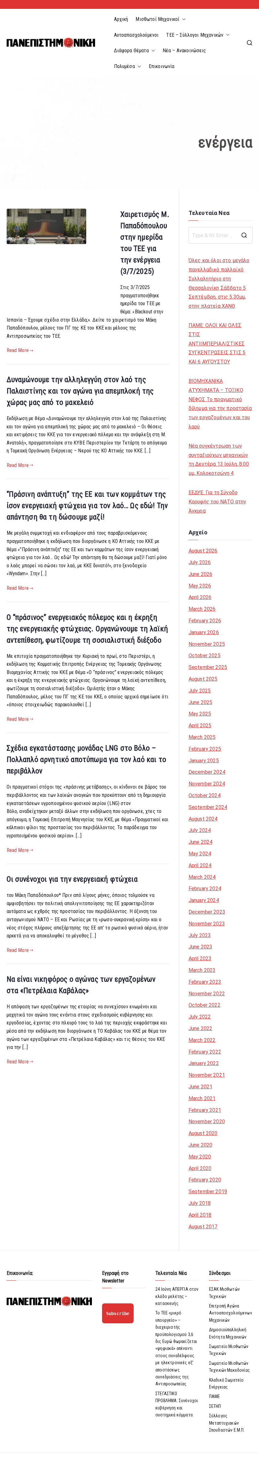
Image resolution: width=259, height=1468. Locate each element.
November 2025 (207, 644)
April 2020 (200, 1168)
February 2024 (205, 888)
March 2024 (202, 877)
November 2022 (207, 994)
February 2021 (205, 1110)
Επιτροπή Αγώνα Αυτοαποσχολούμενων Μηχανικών (230, 1313)
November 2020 (207, 1121)
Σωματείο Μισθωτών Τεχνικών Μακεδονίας (229, 1367)
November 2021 (207, 1075)
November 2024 (207, 784)
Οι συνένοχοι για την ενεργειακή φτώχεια (72, 879)
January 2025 (204, 761)
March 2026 (202, 609)
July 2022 (200, 1017)
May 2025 (200, 714)
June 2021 (200, 1087)
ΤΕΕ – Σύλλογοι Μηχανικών (194, 35)
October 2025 (204, 655)
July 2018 (200, 1203)
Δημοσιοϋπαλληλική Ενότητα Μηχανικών (228, 1333)
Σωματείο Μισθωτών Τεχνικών (229, 1350)
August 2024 (203, 819)
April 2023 (200, 958)
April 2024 (200, 865)
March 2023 (202, 970)
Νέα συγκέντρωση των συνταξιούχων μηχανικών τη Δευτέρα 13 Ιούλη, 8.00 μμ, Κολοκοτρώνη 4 (219, 459)
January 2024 (204, 900)
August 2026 (203, 551)
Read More (18, 350)
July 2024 (200, 830)
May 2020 (200, 1157)
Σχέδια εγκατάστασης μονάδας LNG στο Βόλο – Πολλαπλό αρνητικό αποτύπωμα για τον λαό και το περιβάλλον (86, 759)
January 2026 (204, 632)
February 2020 (205, 1180)
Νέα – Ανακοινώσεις (184, 50)
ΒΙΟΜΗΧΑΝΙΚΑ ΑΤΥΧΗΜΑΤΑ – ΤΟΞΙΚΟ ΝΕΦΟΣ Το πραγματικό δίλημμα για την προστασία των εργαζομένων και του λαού (220, 404)
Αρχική (121, 19)
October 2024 (204, 795)
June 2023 (200, 947)
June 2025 (200, 702)
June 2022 (200, 1028)
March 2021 (202, 1098)
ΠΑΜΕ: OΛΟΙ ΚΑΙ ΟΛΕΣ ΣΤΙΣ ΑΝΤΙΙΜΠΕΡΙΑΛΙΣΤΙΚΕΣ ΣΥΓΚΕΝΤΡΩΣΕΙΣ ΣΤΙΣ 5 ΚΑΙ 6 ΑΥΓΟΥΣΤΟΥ (217, 343)
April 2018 (200, 1215)
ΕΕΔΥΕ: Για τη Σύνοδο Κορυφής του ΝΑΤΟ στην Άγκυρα (217, 501)
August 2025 (203, 679)
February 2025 (205, 749)
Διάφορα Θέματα (131, 50)
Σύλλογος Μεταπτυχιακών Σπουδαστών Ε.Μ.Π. (227, 1423)
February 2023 (205, 982)
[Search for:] (220, 235)
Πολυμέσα (124, 66)
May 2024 (200, 854)
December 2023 (207, 912)
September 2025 (208, 667)
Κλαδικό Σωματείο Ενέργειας (226, 1383)
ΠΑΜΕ (214, 1396)
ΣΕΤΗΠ (215, 1406)
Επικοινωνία (162, 66)
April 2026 (200, 597)
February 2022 (205, 1052)
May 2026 (200, 586)
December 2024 (207, 772)
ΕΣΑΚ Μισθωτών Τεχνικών (224, 1293)
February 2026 (205, 621)
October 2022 (204, 1005)
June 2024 (200, 842)
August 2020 (203, 1133)
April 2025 (200, 725)
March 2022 (202, 1040)
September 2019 (208, 1191)
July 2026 (200, 562)
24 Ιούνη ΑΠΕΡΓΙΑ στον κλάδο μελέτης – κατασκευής (176, 1296)
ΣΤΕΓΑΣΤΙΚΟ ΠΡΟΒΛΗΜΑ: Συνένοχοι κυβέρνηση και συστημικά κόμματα (176, 1404)
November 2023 (207, 924)
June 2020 (200, 1145)
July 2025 (200, 691)
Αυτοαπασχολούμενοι (136, 35)
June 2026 (200, 574)
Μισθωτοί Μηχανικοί (157, 19)
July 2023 (200, 935)
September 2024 (208, 807)
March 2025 (202, 737)
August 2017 (203, 1227)
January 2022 (204, 1063)
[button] (182, 19)
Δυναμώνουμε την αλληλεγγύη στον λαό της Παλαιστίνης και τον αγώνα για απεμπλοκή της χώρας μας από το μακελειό (80, 391)
